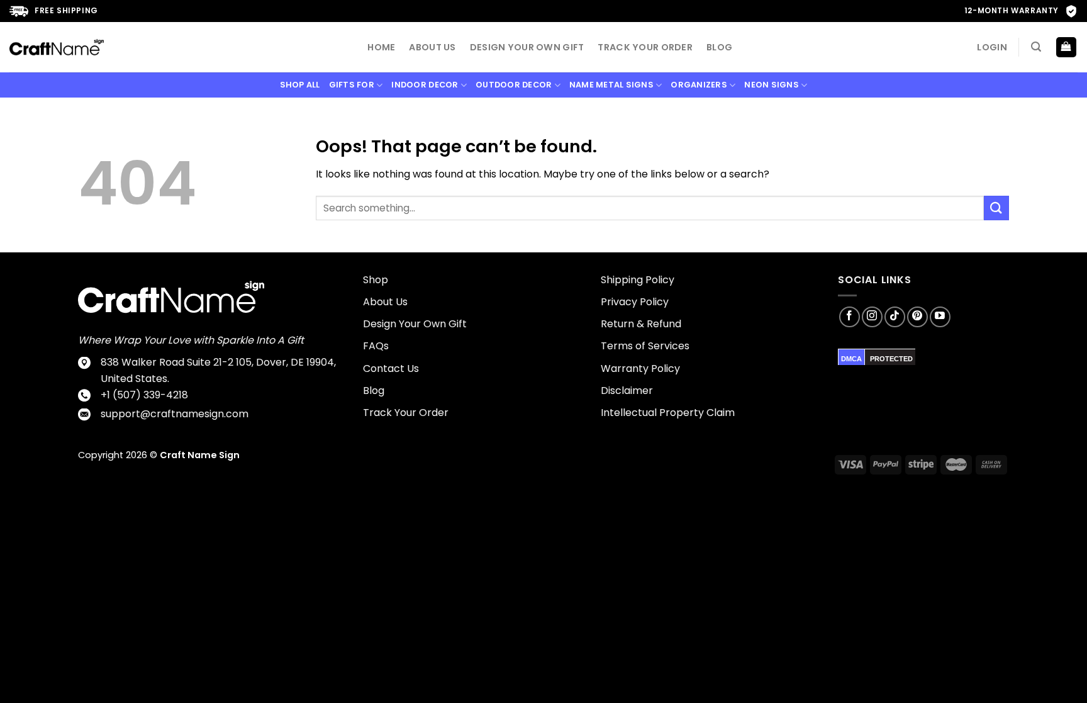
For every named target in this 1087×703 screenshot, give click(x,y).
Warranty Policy (640, 368)
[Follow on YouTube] (940, 317)
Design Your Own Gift (527, 47)
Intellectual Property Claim (668, 412)
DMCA (851, 359)
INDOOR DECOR (424, 84)
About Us (432, 47)
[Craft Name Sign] (56, 47)
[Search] (1036, 47)
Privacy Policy (635, 302)
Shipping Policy (637, 280)
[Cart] (1066, 47)
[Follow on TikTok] (894, 317)
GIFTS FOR (351, 84)
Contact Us (391, 368)
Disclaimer (627, 390)
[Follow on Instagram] (872, 317)
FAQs (376, 346)
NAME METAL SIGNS (611, 84)
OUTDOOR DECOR (514, 84)
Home (381, 47)
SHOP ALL (300, 84)
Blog (719, 47)
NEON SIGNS (771, 84)
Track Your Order (645, 47)
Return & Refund (641, 324)
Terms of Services (645, 346)
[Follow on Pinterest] (917, 317)
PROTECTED (891, 359)
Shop (375, 280)
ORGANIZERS (699, 84)
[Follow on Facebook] (849, 317)
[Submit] (996, 208)
